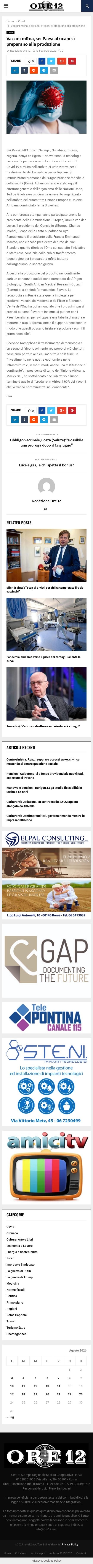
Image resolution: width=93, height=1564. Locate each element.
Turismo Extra (16, 1327)
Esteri (10, 1258)
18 (23, 1394)
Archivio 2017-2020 (60, 1553)
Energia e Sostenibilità (22, 1252)
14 (58, 1386)
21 (58, 1394)
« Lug (10, 1417)
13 (47, 1386)
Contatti (81, 1553)
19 (35, 1394)
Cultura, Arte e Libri (19, 1239)
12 (35, 1386)
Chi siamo (21, 1553)
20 (47, 1394)
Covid (10, 32)
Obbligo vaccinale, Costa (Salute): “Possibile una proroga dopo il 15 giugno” (46, 443)
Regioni (11, 1308)
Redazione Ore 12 (20, 50)
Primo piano (14, 1302)
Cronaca (12, 1233)
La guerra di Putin (18, 1271)
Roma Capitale (16, 1315)
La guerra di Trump (19, 1277)
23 (81, 1394)
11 (23, 1386)
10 (12, 1386)
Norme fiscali (15, 1289)
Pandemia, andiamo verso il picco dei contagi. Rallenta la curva (43, 658)
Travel (10, 1321)
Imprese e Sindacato (20, 1264)
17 (12, 1394)
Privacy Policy (70, 1544)
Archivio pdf (38, 1553)
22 (69, 1394)
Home (7, 1553)
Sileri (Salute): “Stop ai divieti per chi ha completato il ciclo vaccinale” (44, 589)
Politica (11, 1296)
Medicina (12, 1283)
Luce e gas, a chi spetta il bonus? (46, 465)
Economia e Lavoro (19, 1245)
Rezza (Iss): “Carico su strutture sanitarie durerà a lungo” (43, 726)
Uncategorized (16, 1334)
